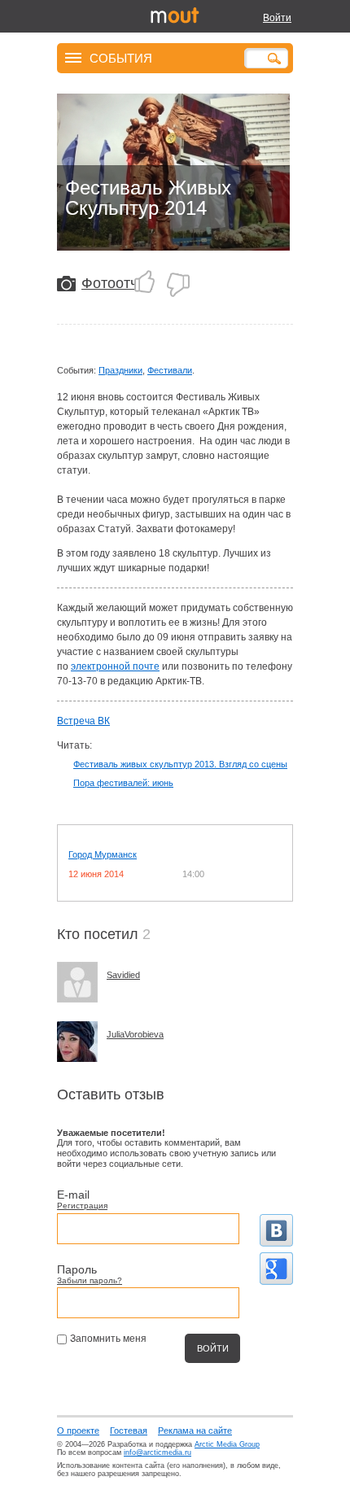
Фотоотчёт (116, 283)
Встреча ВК (83, 721)
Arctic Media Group (227, 1444)
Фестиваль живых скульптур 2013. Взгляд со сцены (180, 764)
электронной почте (115, 666)
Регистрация (82, 1205)
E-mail (73, 1194)
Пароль (77, 1269)
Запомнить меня (108, 1338)
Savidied (123, 975)
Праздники (120, 370)
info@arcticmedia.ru (157, 1452)
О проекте (78, 1430)
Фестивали (169, 370)
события (121, 57)
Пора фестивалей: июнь (123, 783)
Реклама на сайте (195, 1430)
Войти (277, 18)
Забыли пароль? (89, 1280)
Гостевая (128, 1430)
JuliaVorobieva (135, 1034)
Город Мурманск (102, 854)
